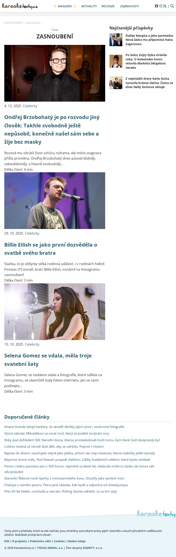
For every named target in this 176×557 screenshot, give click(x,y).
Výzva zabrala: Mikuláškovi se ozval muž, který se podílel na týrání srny (56, 433)
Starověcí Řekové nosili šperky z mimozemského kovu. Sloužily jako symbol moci (64, 478)
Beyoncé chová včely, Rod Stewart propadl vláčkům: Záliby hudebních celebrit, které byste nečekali (77, 459)
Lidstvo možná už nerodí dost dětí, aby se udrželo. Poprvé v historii (54, 446)
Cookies (59, 541)
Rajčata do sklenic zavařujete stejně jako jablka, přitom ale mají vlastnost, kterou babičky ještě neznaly (79, 453)
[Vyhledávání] (172, 6)
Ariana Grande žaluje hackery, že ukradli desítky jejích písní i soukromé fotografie (64, 426)
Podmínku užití (40, 541)
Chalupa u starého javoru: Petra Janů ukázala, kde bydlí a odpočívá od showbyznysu (66, 485)
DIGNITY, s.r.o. (93, 548)
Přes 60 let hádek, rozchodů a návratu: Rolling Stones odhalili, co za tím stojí (60, 491)
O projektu (19, 541)
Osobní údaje (76, 541)
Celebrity (30, 106)
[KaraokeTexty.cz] (20, 6)
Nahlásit (21, 535)
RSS (6, 541)
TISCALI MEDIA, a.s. (50, 548)
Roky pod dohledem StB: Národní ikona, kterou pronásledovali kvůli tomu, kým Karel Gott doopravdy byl (82, 440)
